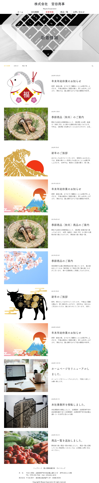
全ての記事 (7, 65)
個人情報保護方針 (49, 468)
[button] (92, 66)
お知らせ (16, 65)
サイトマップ (61, 468)
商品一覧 (24, 65)
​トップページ (37, 468)
